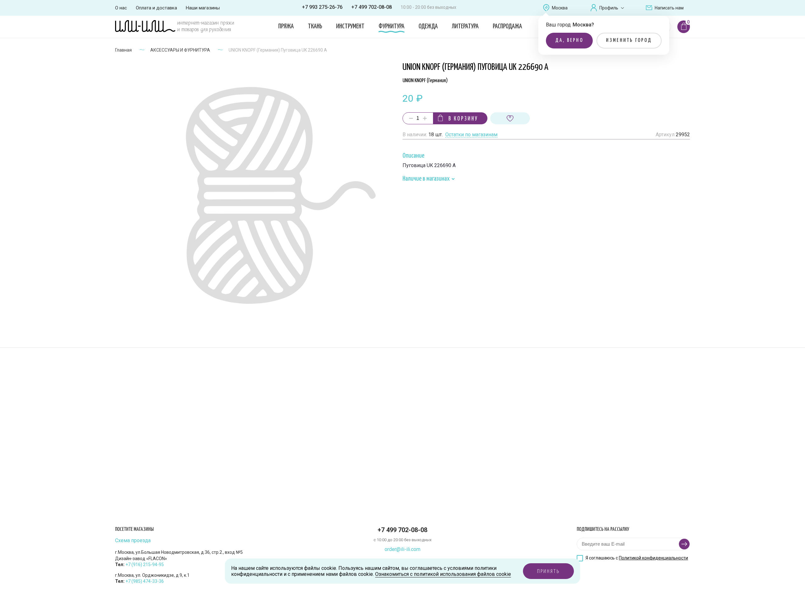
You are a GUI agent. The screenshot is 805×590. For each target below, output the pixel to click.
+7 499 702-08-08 (371, 7)
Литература (465, 26)
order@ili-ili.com (402, 549)
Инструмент (350, 26)
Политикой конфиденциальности (653, 557)
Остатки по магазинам (471, 135)
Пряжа (286, 26)
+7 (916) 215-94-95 (144, 564)
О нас (121, 8)
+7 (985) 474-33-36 (144, 581)
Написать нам (669, 7)
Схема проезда (133, 540)
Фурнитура (391, 26)
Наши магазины (203, 8)
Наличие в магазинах (426, 179)
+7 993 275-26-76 (322, 7)
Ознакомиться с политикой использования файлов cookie (443, 574)
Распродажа (507, 26)
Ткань (315, 26)
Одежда (428, 26)
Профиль (608, 7)
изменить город (629, 40)
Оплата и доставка (156, 8)
